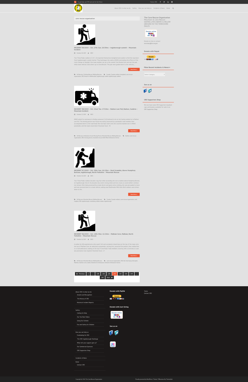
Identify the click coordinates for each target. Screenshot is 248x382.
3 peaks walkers (115, 74)
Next (108, 277)
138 (98, 274)
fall (124, 261)
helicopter (134, 261)
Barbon (127, 136)
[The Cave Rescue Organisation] (78, 8)
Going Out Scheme (82, 321)
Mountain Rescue (106, 136)
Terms (146, 291)
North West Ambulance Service (110, 138)
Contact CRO (81, 365)
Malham (76, 262)
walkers (119, 76)
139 (103, 274)
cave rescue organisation (127, 199)
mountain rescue (97, 138)
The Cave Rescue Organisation (93, 379)
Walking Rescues (97, 74)
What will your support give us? (87, 343)
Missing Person (98, 136)
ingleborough (100, 76)
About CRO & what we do (122, 8)
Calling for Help (82, 313)
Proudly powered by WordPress (143, 379)
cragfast (76, 201)
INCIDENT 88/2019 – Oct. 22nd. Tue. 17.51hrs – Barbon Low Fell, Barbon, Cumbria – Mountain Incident (106, 110)
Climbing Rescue (87, 74)
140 (109, 274)
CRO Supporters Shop (150, 109)
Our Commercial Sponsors (85, 346)
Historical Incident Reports (85, 302)
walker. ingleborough (110, 76)
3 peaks (108, 74)
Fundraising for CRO (83, 335)
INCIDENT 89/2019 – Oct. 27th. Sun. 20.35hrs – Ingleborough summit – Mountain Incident (105, 49)
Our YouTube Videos (83, 317)
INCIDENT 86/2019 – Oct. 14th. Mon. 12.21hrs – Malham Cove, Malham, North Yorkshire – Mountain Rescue (103, 235)
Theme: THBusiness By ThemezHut (162, 379)
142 (120, 274)
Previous (82, 274)
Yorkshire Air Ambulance (97, 262)
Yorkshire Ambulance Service (112, 262)
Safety (134, 8)
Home (168, 8)
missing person (88, 138)
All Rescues (80, 74)
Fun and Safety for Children (85, 324)
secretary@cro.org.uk (151, 43)
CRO (82, 76)
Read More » (134, 69)
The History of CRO (83, 299)
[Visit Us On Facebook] (145, 90)
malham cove (83, 262)
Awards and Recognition (84, 295)
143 (126, 274)
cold (136, 199)
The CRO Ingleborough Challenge (87, 339)
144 (131, 274)
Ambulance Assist (88, 136)
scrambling (93, 201)
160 (102, 277)
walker (98, 201)
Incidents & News (159, 8)
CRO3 (91, 53)
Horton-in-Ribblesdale (90, 76)
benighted (123, 74)
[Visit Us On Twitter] (149, 90)
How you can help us (145, 8)
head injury (129, 261)
